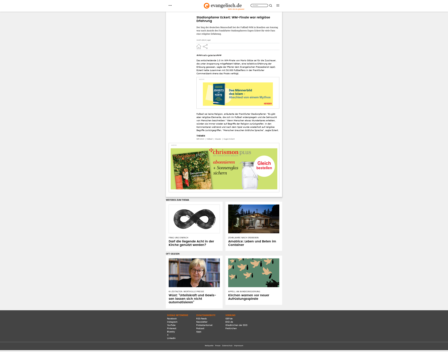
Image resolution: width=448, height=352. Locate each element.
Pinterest (171, 328)
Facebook (172, 318)
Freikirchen (231, 328)
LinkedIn (171, 338)
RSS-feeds (201, 318)
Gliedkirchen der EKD (236, 325)
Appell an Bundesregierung (244, 291)
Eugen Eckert (229, 139)
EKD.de (229, 322)
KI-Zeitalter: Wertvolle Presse (186, 291)
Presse (217, 346)
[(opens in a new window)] (238, 94)
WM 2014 (200, 139)
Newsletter (201, 322)
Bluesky (171, 331)
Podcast (200, 328)
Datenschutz (227, 346)
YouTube (171, 325)
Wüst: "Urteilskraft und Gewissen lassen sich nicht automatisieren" (192, 299)
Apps (198, 331)
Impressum (238, 346)
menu (170, 5)
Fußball (210, 139)
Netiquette (209, 346)
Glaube (218, 139)
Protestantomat (204, 325)
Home (198, 46)
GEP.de (229, 318)
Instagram (172, 322)
